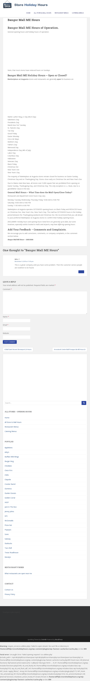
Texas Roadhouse (11, 552)
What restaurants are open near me (18, 573)
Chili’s (7, 475)
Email (5, 325)
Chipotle (8, 479)
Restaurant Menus (61, 13)
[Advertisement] (45, 51)
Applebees (9, 447)
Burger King (9, 461)
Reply (81, 272)
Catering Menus (78, 13)
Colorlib (43, 640)
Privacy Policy (10, 594)
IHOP (7, 502)
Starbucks (8, 543)
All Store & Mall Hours (42, 13)
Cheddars (8, 466)
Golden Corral (10, 498)
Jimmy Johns (9, 511)
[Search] (84, 403)
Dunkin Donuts (10, 493)
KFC (6, 516)
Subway (8, 539)
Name (6, 317)
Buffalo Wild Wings (12, 457)
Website (6, 333)
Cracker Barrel (10, 484)
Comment (7, 289)
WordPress (58, 640)
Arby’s (7, 452)
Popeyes (8, 530)
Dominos (8, 489)
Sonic (7, 534)
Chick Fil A (8, 470)
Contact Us (9, 590)
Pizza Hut (8, 525)
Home (28, 13)
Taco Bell (8, 548)
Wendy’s (8, 557)
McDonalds (9, 520)
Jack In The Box (11, 507)
